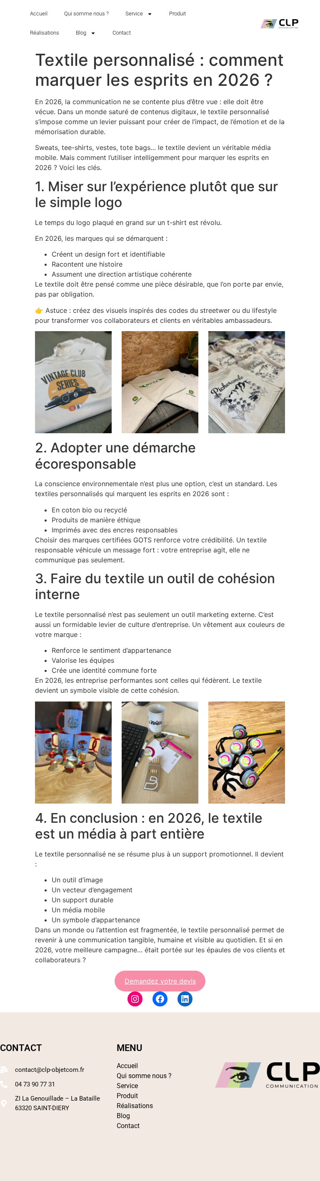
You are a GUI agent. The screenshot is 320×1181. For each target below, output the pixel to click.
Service (134, 13)
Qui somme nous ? (86, 13)
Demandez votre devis (160, 981)
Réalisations (44, 33)
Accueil (39, 13)
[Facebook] (160, 998)
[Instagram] (135, 998)
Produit (177, 13)
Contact (121, 33)
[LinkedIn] (185, 998)
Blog (81, 33)
